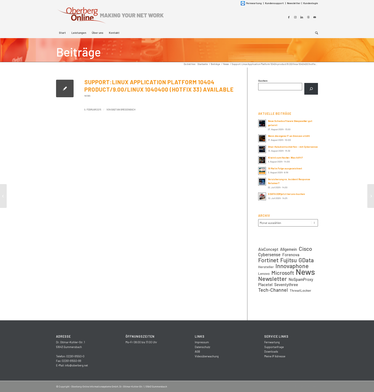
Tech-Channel (273, 290)
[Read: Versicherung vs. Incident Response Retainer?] (262, 182)
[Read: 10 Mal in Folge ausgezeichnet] (262, 171)
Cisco (305, 248)
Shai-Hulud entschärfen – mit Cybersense (293, 146)
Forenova (290, 254)
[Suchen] (311, 89)
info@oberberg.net (76, 365)
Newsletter (293, 3)
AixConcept (268, 249)
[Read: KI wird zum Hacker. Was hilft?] (262, 160)
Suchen (263, 80)
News (87, 95)
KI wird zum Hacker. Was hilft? (285, 157)
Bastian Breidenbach (123, 109)
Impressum (202, 342)
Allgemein (288, 249)
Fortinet (268, 260)
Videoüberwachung (207, 356)
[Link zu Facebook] (288, 17)
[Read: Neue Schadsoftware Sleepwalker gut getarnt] (262, 123)
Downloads (271, 351)
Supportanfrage (274, 347)
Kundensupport (274, 3)
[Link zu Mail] (314, 17)
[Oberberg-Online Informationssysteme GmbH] (110, 17)
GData (306, 260)
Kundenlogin (310, 3)
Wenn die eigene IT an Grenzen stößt (289, 135)
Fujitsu (288, 260)
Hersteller (266, 267)
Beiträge (78, 52)
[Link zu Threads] (308, 17)
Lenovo (264, 273)
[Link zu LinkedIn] (301, 17)
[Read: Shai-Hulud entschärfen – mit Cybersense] (262, 149)
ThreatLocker (300, 290)
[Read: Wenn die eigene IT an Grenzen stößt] (262, 138)
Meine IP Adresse (274, 356)
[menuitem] (62, 32)
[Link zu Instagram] (295, 17)
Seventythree (286, 284)
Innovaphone (292, 266)
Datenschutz (202, 347)
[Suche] (315, 32)
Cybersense (269, 254)
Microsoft (282, 273)
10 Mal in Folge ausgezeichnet (285, 168)
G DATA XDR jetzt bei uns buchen (286, 194)
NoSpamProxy (301, 279)
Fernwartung (254, 3)
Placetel (265, 284)
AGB (197, 351)
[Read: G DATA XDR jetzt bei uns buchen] (262, 196)
